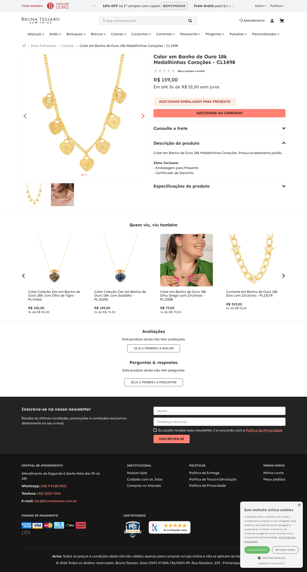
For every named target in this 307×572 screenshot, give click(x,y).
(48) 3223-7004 (49, 493)
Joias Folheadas (43, 46)
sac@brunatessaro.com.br (55, 501)
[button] (219, 128)
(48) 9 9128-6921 (54, 486)
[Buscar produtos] (190, 20)
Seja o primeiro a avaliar (154, 348)
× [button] (299, 505)
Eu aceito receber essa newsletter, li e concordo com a (220, 430)
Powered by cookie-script (272, 563)
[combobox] (148, 21)
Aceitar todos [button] (257, 549)
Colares (68, 46)
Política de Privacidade (264, 430)
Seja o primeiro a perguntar (153, 382)
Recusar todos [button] (285, 549)
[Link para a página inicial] (24, 46)
